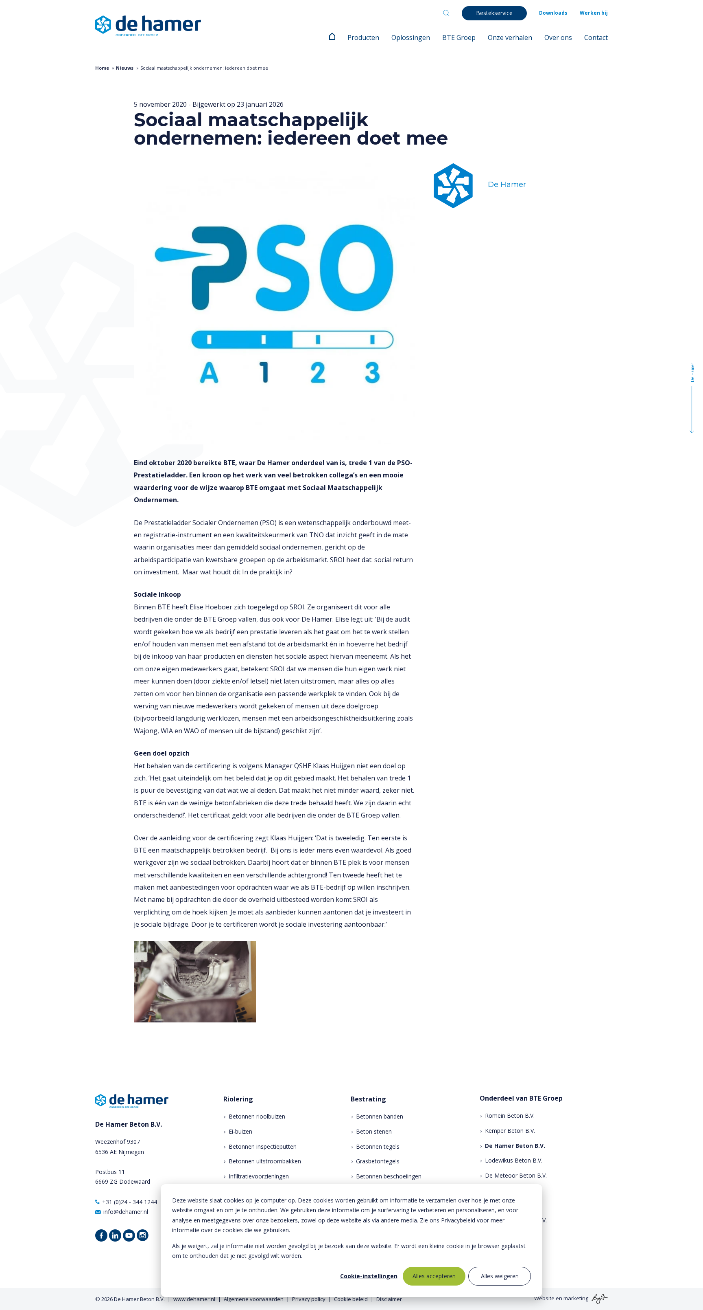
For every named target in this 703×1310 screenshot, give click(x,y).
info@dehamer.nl (125, 1211)
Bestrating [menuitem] (368, 1099)
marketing (575, 1298)
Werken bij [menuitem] (594, 12)
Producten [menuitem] (363, 37)
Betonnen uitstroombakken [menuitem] (265, 1161)
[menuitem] (332, 37)
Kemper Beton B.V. (510, 1130)
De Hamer (507, 184)
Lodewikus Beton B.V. (513, 1160)
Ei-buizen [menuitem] (240, 1131)
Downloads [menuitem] (553, 12)
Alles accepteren (434, 1276)
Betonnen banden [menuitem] (379, 1116)
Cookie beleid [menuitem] (351, 1299)
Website (544, 1298)
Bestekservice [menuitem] (494, 13)
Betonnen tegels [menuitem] (378, 1146)
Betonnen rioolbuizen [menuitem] (257, 1116)
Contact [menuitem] (596, 37)
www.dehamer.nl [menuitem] (194, 1299)
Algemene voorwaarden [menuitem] (254, 1299)
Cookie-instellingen (368, 1276)
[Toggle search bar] (446, 13)
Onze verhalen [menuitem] (510, 37)
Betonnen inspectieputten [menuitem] (263, 1146)
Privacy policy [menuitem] (308, 1299)
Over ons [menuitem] (558, 37)
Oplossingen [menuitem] (410, 37)
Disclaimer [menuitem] (389, 1299)
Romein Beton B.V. (510, 1115)
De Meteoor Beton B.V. (516, 1175)
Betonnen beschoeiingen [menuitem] (388, 1176)
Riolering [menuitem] (238, 1099)
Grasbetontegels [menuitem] (378, 1161)
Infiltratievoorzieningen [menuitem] (259, 1176)
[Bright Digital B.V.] (598, 1298)
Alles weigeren (500, 1276)
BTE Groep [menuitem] (459, 37)
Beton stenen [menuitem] (374, 1131)
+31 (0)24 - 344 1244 (129, 1202)
